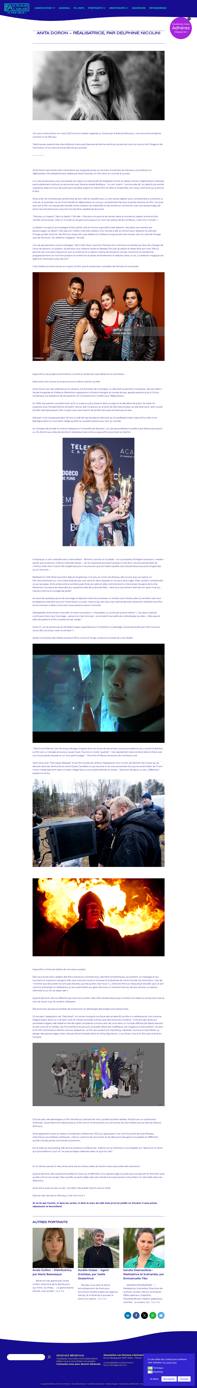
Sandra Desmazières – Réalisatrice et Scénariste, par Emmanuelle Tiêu (143, 1274)
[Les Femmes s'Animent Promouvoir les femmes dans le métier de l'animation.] (16, 8)
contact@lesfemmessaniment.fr (118, 1362)
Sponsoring (157, 8)
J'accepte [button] (184, 1379)
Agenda (64, 8)
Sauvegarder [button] (169, 1379)
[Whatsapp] (152, 1315)
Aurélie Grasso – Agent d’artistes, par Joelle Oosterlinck (93, 1274)
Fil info (79, 8)
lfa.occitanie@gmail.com (115, 1365)
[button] (54, 8)
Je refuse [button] (154, 1379)
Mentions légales (111, 1384)
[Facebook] (136, 1315)
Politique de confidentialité (129, 1384)
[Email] (161, 1315)
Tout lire (59, 1291)
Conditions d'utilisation (96, 1384)
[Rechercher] (49, 1357)
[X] (144, 1315)
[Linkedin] (127, 1315)
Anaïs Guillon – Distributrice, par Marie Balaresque (52, 1272)
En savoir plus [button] (170, 1362)
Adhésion (139, 8)
